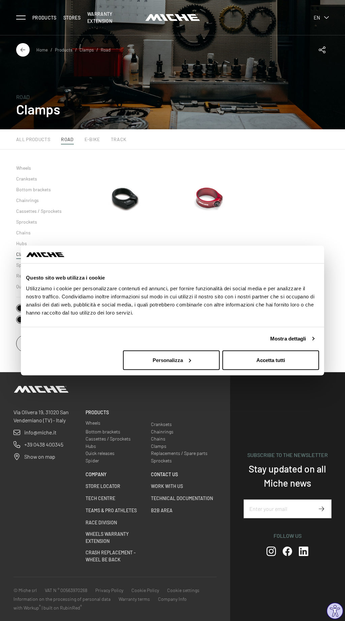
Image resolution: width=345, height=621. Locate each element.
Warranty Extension (100, 17)
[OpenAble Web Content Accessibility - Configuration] (335, 611)
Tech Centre (100, 498)
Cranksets (26, 179)
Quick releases (100, 453)
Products (44, 18)
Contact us (164, 474)
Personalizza (168, 360)
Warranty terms (134, 599)
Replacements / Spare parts (179, 453)
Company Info (172, 599)
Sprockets (26, 222)
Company (96, 474)
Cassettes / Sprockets (39, 211)
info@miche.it (40, 432)
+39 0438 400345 (43, 444)
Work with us (167, 486)
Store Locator (103, 486)
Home (42, 50)
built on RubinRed (62, 608)
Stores (72, 18)
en (317, 17)
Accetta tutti (270, 360)
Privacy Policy (109, 590)
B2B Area (161, 510)
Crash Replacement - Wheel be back (111, 556)
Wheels (23, 168)
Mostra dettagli (288, 338)
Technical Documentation (182, 498)
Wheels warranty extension (107, 537)
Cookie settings (183, 590)
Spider (92, 460)
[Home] (172, 17)
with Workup (27, 608)
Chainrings (27, 200)
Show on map (39, 456)
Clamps (87, 50)
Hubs (21, 243)
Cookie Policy (145, 590)
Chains (23, 232)
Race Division (101, 522)
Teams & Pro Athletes (111, 510)
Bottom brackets (33, 189)
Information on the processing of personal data (62, 599)
